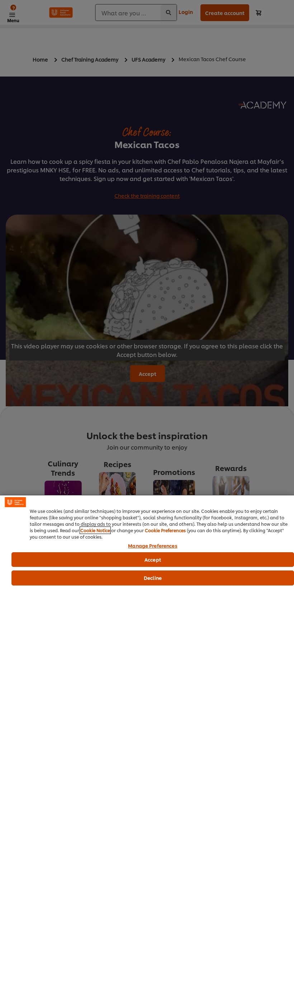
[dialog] (147, 742)
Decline (153, 577)
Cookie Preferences (165, 530)
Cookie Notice (95, 530)
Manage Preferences (152, 546)
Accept (152, 559)
